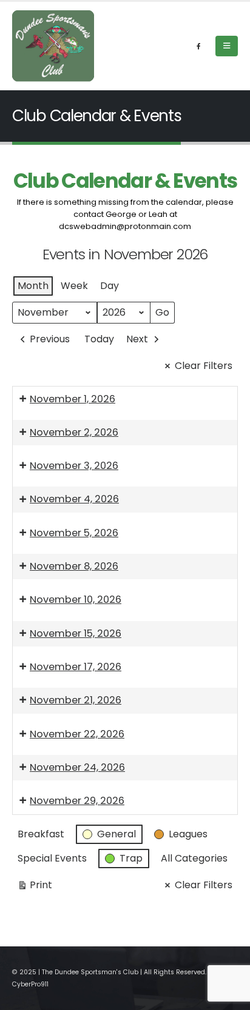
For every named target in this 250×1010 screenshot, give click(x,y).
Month (33, 286)
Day (109, 286)
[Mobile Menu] (226, 46)
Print (34, 887)
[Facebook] (198, 46)
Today (99, 339)
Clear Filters (203, 366)
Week (74, 286)
